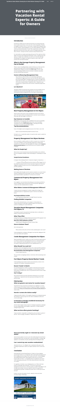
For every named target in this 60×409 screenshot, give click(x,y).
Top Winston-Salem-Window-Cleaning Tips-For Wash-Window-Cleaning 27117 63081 (25, 1)
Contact (51, 1)
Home (48, 1)
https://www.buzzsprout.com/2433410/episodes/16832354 (32, 288)
